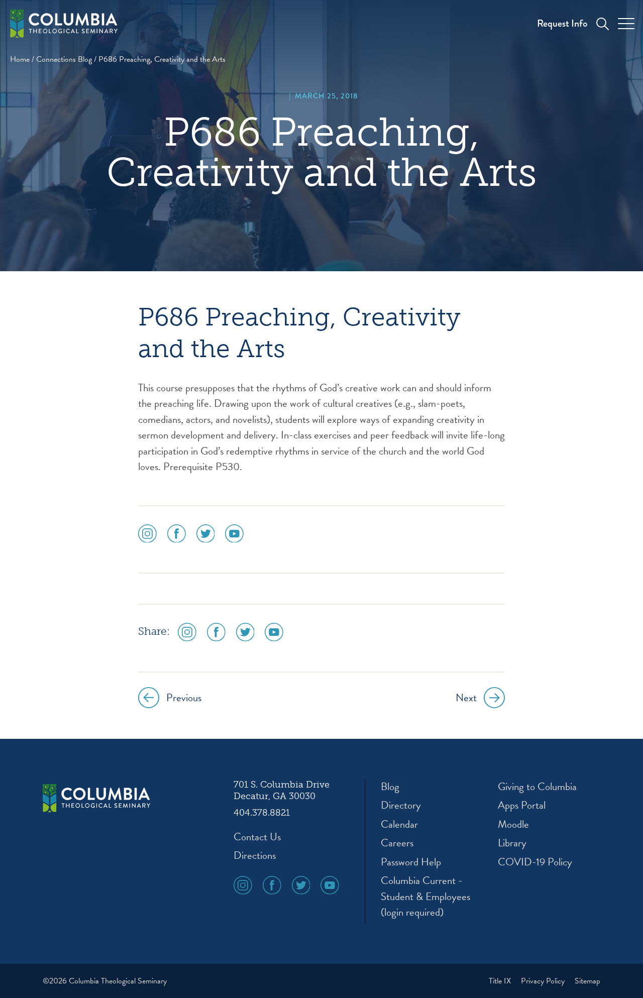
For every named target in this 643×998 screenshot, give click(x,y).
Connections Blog (64, 59)
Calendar (399, 824)
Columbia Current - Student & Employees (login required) (425, 896)
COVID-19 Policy (535, 862)
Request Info (562, 23)
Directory (401, 805)
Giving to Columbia (537, 787)
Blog (390, 787)
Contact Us (257, 837)
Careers (397, 843)
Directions (255, 855)
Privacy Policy (544, 981)
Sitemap (587, 981)
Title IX (501, 981)
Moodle (513, 824)
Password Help (411, 862)
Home (20, 59)
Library (512, 843)
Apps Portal (522, 805)
